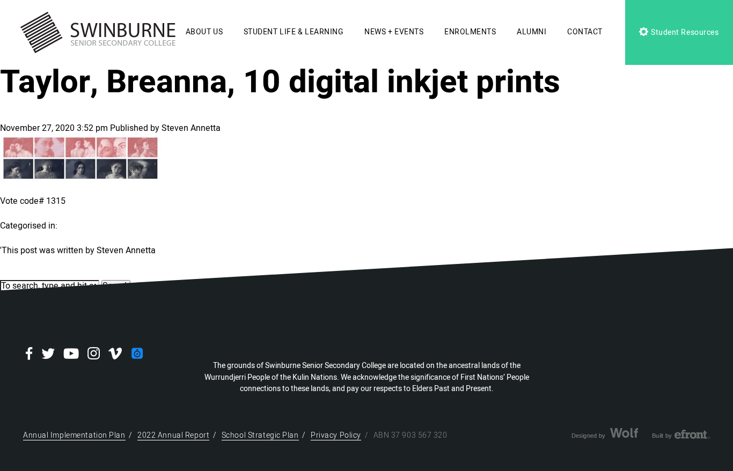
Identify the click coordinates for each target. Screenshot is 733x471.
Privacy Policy (336, 435)
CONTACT (585, 32)
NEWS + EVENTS (393, 32)
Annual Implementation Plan (74, 435)
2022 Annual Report (173, 435)
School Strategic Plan (260, 435)
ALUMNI (531, 32)
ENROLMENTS (470, 32)
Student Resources (684, 32)
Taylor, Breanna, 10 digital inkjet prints (280, 82)
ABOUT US (204, 32)
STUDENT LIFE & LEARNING (294, 32)
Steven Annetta (191, 128)
